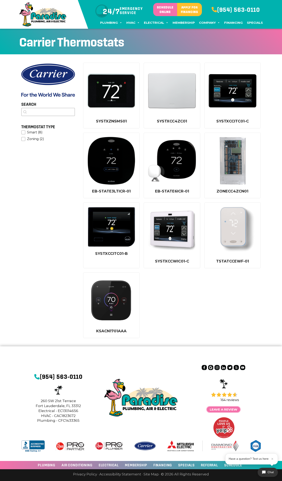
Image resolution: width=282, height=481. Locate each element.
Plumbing (109, 23)
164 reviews (229, 400)
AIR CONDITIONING (77, 465)
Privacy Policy (85, 474)
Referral (209, 465)
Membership (184, 23)
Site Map (151, 474)
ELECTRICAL (109, 465)
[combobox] (48, 112)
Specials (255, 23)
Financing (233, 23)
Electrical (154, 23)
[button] (48, 132)
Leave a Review (223, 409)
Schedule (233, 465)
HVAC (130, 23)
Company (207, 23)
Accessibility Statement (120, 474)
